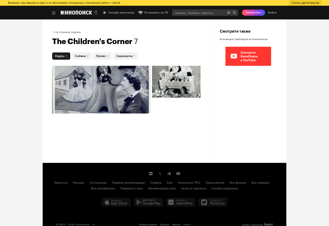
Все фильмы (238, 182)
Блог (170, 182)
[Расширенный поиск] (229, 12)
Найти (234, 12)
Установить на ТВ (156, 12)
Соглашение (98, 182)
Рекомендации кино (162, 188)
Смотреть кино (253, 12)
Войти (272, 12)
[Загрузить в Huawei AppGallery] (180, 202)
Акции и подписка (193, 188)
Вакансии (61, 182)
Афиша (176, 224)
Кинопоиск (82, 224)
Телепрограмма (147, 224)
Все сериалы (260, 182)
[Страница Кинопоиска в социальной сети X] (160, 173)
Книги (187, 224)
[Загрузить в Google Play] (148, 202)
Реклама (78, 182)
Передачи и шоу (131, 188)
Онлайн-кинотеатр (121, 12)
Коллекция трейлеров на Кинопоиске (244, 39)
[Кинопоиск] (76, 12)
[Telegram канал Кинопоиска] (169, 173)
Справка (156, 182)
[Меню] (53, 13)
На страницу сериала (68, 32)
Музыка (164, 224)
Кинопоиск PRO (189, 182)
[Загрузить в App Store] (116, 202)
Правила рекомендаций (128, 182)
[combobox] (198, 12)
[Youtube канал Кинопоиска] (178, 173)
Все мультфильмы (103, 188)
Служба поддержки (224, 188)
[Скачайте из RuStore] (213, 202)
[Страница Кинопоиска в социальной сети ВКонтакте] (151, 173)
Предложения (214, 182)
